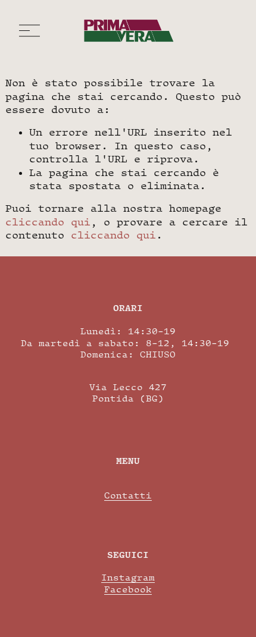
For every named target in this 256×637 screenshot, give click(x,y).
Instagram (128, 577)
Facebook (128, 589)
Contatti (128, 495)
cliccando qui (47, 222)
